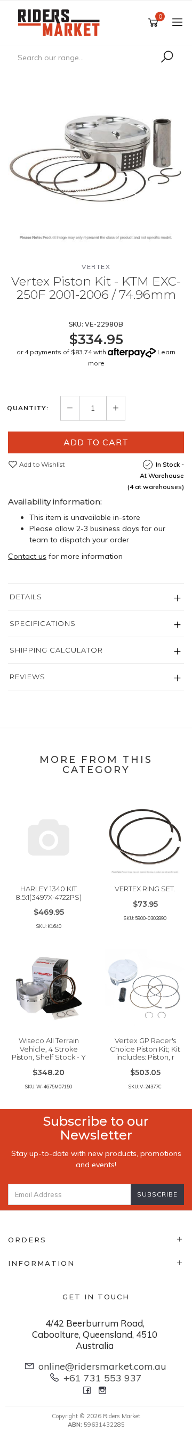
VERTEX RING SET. (145, 888)
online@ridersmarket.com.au (102, 1366)
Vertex (96, 267)
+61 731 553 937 (102, 1378)
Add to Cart (96, 442)
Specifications (43, 623)
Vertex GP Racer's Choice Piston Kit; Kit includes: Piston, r (145, 1048)
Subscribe (157, 1194)
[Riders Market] (61, 22)
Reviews (27, 676)
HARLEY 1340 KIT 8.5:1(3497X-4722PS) (48, 892)
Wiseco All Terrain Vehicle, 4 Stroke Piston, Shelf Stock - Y (49, 1048)
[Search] (166, 57)
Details (26, 596)
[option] (96, 157)
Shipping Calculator (56, 650)
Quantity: (28, 408)
